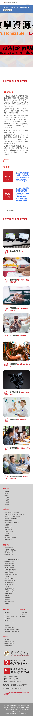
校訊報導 (6, 639)
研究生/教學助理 (16, 476)
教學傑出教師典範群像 (10, 570)
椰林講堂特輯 (8, 646)
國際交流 (13, 419)
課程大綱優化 (8, 529)
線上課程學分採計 (9, 601)
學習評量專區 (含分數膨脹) (11, 512)
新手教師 (13, 335)
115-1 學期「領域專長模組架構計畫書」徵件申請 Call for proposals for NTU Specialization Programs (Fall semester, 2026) (22, 194)
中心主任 (6, 498)
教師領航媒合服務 (9, 561)
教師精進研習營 (8, 554)
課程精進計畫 (23, 614)
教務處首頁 (18, 688)
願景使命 (6, 491)
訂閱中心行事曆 (10, 210)
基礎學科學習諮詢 (9, 589)
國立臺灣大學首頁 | (9, 688)
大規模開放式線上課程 (10, 537)
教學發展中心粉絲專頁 (15, 681)
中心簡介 (6, 493)
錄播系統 (6, 625)
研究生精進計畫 (8, 584)
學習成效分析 (23, 612)
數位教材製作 (15, 392)
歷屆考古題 (7, 597)
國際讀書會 (7, 599)
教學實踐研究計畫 (9, 563)
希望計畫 (6, 587)
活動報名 (13, 308)
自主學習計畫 (8, 595)
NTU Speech (7, 621)
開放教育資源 (8, 539)
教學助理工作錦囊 (9, 641)
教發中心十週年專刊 (9, 643)
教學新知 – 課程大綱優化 (11, 518)
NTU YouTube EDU (9, 623)
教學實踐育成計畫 (9, 565)
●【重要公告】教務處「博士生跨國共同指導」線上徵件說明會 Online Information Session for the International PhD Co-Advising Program (16, 150)
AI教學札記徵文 (8, 548)
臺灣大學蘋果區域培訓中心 (11, 631)
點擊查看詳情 (7, 10)
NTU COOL (7, 614)
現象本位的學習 (8, 531)
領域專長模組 (8, 520)
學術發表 (22, 616)
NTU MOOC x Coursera (10, 616)
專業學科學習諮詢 (9, 591)
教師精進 (13, 364)
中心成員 (6, 500)
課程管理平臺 (15, 251)
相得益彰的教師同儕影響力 (11, 523)
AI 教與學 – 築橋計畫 (10, 550)
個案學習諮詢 (8, 593)
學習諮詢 (13, 448)
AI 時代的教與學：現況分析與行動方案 (14, 514)
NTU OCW (7, 618)
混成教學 (6, 533)
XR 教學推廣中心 (9, 578)
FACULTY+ (7, 612)
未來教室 (6, 535)
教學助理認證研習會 (9, 580)
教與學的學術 (8, 527)
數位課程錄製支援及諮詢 (11, 574)
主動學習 (6, 525)
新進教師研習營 (8, 552)
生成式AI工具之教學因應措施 (12, 516)
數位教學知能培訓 (9, 572)
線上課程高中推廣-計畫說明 (11, 629)
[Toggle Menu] (27, 3)
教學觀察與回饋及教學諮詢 (11, 559)
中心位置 (6, 502)
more (6, 160)
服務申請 (13, 280)
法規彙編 (6, 504)
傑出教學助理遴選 (9, 582)
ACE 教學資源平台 (9, 567)
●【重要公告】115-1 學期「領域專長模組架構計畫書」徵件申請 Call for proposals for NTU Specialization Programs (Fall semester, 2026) (16, 139)
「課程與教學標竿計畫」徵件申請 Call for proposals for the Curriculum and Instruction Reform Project (22, 176)
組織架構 (6, 495)
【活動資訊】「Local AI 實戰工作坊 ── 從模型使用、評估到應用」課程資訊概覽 (16, 111)
